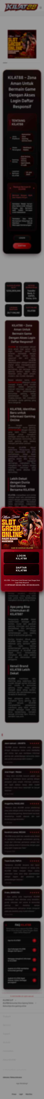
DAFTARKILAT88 (21, 569)
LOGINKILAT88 (21, 557)
